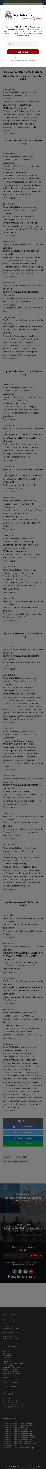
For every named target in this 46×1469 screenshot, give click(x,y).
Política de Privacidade (28, 60)
